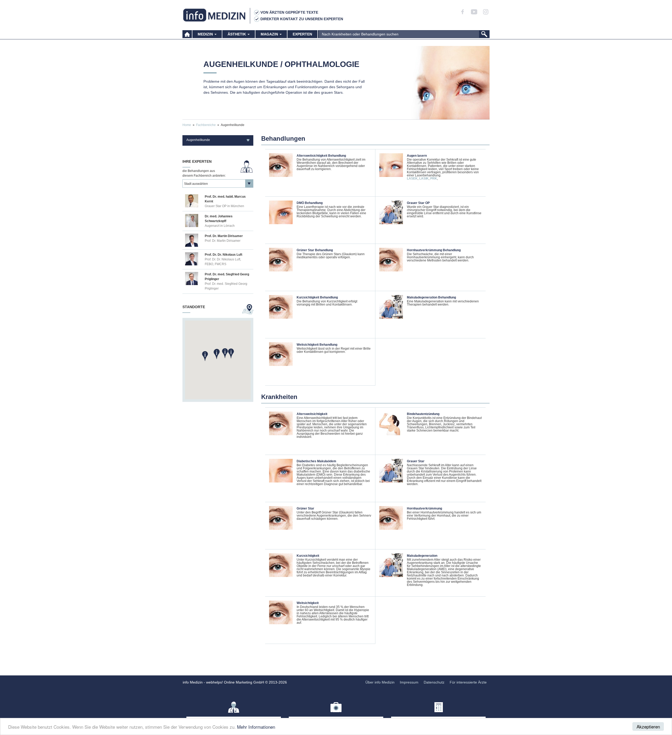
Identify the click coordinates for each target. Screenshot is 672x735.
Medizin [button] (206, 34)
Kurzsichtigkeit (308, 556)
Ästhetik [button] (237, 34)
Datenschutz (434, 682)
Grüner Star (305, 508)
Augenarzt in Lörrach (220, 226)
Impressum (409, 682)
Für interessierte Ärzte (468, 682)
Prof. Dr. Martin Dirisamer (222, 241)
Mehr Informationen (256, 726)
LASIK (424, 178)
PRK (433, 178)
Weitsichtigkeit (308, 603)
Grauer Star (415, 461)
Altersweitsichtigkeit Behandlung (321, 156)
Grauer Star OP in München (224, 206)
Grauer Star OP (418, 203)
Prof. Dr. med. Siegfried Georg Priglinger (226, 286)
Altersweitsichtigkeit (312, 414)
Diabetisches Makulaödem (316, 461)
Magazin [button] (270, 34)
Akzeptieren (648, 726)
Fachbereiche (206, 125)
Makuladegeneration (422, 556)
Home (186, 125)
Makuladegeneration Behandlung (431, 297)
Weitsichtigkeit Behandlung (317, 344)
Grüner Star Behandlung (315, 250)
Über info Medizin (380, 682)
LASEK (412, 178)
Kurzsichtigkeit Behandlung (317, 297)
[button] (216, 354)
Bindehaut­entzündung (423, 414)
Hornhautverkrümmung (424, 508)
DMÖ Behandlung (310, 203)
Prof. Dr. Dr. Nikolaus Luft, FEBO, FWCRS (223, 262)
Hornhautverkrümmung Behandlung (434, 250)
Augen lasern (417, 156)
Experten (302, 34)
